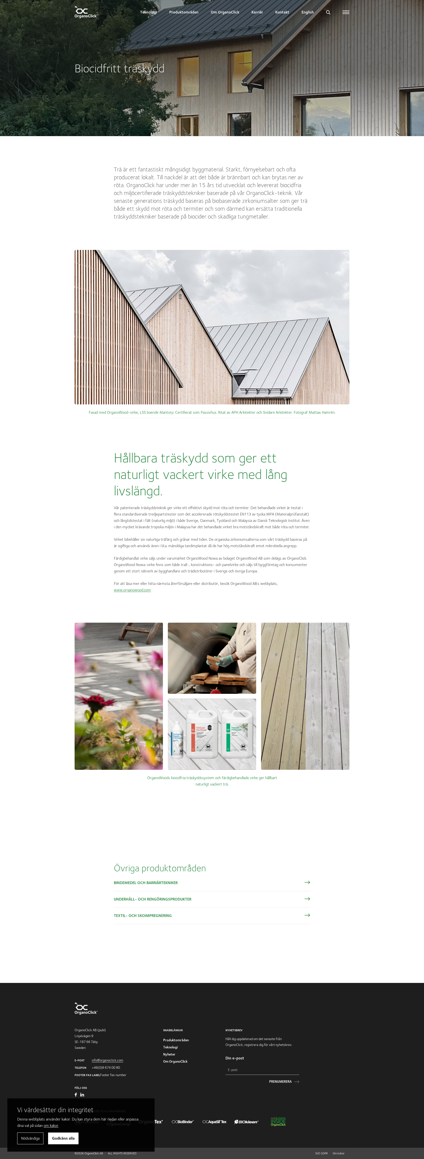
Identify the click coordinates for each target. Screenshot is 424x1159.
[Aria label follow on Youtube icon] (76, 1095)
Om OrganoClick (225, 12)
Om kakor (338, 1153)
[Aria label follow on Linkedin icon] (82, 1095)
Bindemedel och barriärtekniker (146, 882)
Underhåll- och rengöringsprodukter (152, 899)
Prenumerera (280, 1081)
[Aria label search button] (328, 12)
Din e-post (234, 1058)
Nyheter (169, 1054)
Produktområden (184, 12)
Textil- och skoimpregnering (143, 915)
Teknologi (148, 12)
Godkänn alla (63, 1138)
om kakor (51, 1125)
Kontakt (282, 12)
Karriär (257, 12)
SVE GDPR (321, 1153)
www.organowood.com (132, 590)
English (308, 12)
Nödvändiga (30, 1138)
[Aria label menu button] (346, 12)
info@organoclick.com (107, 1060)
